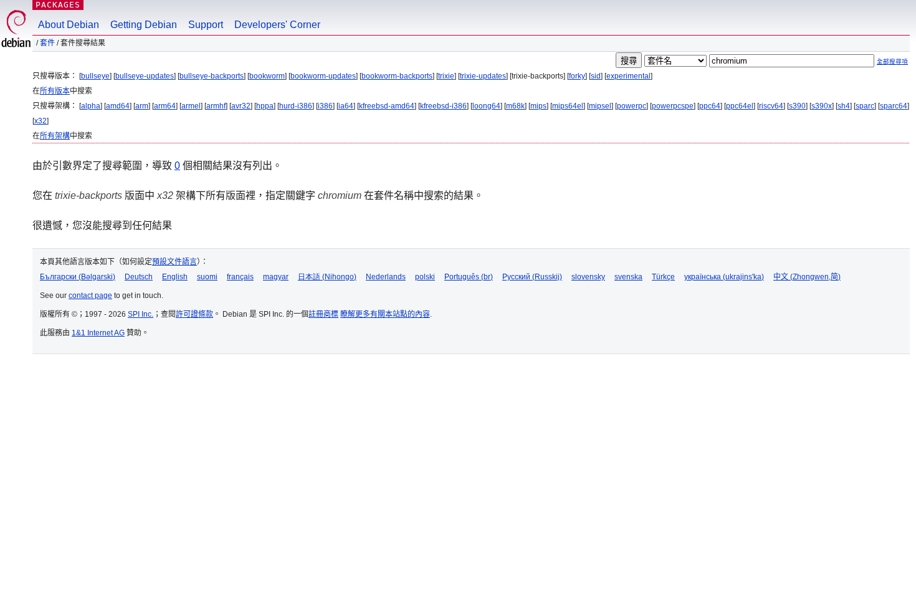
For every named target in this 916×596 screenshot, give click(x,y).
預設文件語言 (174, 261)
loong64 (486, 106)
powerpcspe (673, 106)
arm (141, 106)
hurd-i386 (295, 106)
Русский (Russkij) (532, 276)
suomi (207, 276)
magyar (276, 276)
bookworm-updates (323, 76)
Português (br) (468, 276)
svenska (628, 276)
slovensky (588, 276)
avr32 (240, 106)
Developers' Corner (277, 24)
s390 (797, 106)
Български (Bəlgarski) (77, 276)
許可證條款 (194, 314)
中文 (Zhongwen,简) (807, 276)
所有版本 (55, 91)
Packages (58, 4)
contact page (90, 295)
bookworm (267, 76)
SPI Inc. (140, 314)
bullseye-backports (211, 76)
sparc (865, 106)
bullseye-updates (144, 76)
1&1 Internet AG (98, 333)
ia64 (345, 106)
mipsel (600, 106)
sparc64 (893, 106)
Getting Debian (143, 24)
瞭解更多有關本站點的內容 (385, 314)
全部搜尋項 (892, 61)
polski (425, 276)
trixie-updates (483, 76)
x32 (40, 121)
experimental (628, 76)
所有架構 (55, 136)
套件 (47, 43)
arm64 (165, 106)
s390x (821, 106)
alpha (90, 106)
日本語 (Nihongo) (327, 276)
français (240, 276)
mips (538, 106)
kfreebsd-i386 (443, 106)
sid (596, 76)
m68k (515, 106)
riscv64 (771, 106)
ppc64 (709, 106)
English (175, 276)
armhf (216, 106)
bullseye (95, 76)
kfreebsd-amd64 (386, 106)
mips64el (567, 106)
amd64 (118, 106)
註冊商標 (323, 314)
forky (577, 76)
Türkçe (663, 276)
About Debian (68, 24)
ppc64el (739, 106)
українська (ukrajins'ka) (724, 276)
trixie (446, 76)
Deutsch (139, 276)
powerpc (631, 106)
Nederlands (386, 276)
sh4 (843, 106)
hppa (265, 106)
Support (205, 24)
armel (191, 106)
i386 (325, 106)
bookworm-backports (396, 76)
